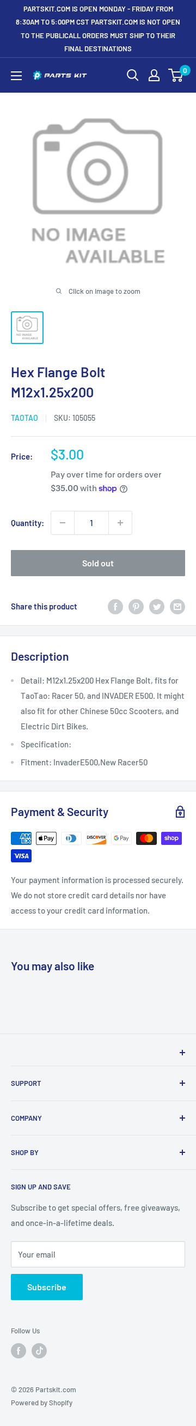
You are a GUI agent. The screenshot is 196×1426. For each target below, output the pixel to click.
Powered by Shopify (41, 1402)
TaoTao (24, 417)
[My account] (154, 75)
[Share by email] (177, 606)
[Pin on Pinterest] (136, 606)
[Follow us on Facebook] (18, 1350)
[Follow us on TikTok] (39, 1350)
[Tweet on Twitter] (156, 606)
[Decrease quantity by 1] (62, 522)
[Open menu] (16, 75)
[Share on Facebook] (115, 606)
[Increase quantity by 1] (120, 522)
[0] (176, 75)
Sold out (98, 563)
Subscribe (46, 1287)
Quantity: (27, 523)
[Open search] (133, 75)
